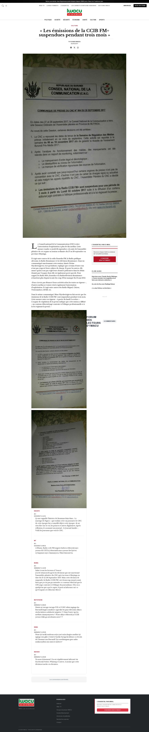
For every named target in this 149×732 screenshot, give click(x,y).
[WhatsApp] (78, 47)
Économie (76, 20)
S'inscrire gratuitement (104, 259)
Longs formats (52, 5)
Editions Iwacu (104, 5)
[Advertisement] (105, 324)
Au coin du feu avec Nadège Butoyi (103, 284)
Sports (102, 20)
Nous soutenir (140, 5)
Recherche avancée (63, 719)
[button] (6, 5)
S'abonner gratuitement (112, 710)
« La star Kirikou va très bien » (101, 288)
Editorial (59, 703)
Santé (85, 20)
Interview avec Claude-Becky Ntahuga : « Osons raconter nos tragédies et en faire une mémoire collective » (105, 278)
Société (57, 20)
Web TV (41, 5)
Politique (48, 20)
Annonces (127, 5)
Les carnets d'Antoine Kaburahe (83, 5)
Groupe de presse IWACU (64, 710)
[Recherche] (3, 5)
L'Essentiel (65, 5)
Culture (93, 20)
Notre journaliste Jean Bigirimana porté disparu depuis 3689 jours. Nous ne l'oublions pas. (74, 1)
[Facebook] (71, 47)
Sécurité (66, 20)
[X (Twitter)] (74, 47)
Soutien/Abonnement (63, 713)
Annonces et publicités (63, 716)
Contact (59, 722)
